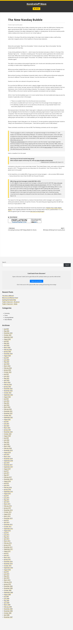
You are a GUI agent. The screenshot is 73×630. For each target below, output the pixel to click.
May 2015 (6, 500)
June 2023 (6, 376)
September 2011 (8, 549)
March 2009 (7, 605)
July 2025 (6, 341)
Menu (37, 8)
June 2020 (6, 440)
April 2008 (6, 615)
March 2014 (7, 516)
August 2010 (7, 570)
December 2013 (8, 518)
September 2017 (8, 467)
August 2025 (7, 339)
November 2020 (8, 432)
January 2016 (7, 489)
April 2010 (6, 578)
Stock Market (13, 217)
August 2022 (7, 397)
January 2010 (7, 584)
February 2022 (8, 409)
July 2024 (6, 358)
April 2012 (6, 539)
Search (4, 262)
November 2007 (8, 617)
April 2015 (6, 502)
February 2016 (8, 487)
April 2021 (6, 426)
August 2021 (7, 419)
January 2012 (7, 545)
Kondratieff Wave (36, 4)
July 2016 (6, 483)
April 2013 (6, 522)
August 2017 (7, 469)
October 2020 (7, 434)
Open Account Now (36, 281)
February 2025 (8, 349)
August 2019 (7, 452)
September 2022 (8, 395)
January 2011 (7, 559)
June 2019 (6, 454)
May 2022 (6, 403)
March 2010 (7, 580)
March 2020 (7, 446)
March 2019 (7, 456)
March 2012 (7, 541)
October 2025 (7, 335)
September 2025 (8, 337)
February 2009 (8, 607)
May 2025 (6, 343)
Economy (7, 313)
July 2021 (6, 421)
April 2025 (6, 345)
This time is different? (8, 295)
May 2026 (6, 331)
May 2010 (6, 576)
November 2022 (8, 390)
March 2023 (7, 382)
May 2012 (6, 537)
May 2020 (6, 442)
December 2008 (8, 609)
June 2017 (6, 473)
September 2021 (8, 417)
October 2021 (7, 415)
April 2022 (6, 405)
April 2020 (6, 444)
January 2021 (7, 430)
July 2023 (6, 374)
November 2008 (8, 611)
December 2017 (8, 465)
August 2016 (7, 481)
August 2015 (7, 493)
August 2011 (7, 551)
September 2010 (8, 567)
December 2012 (8, 524)
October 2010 (7, 565)
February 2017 (8, 477)
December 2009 (8, 586)
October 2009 (7, 590)
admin (21, 24)
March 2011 (7, 557)
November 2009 (8, 588)
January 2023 (7, 386)
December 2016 (8, 479)
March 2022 (7, 407)
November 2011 (8, 547)
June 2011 (6, 555)
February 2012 (8, 543)
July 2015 (6, 495)
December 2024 (8, 353)
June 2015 (6, 498)
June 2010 (6, 574)
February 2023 (8, 384)
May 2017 (6, 475)
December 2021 (8, 411)
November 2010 (8, 563)
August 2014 (7, 514)
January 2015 (7, 508)
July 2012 (6, 533)
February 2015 (8, 506)
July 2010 (6, 572)
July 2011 (6, 553)
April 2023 (6, 380)
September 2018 (8, 460)
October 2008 (7, 613)
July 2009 (6, 596)
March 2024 (7, 366)
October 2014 (7, 512)
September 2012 (8, 528)
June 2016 (6, 485)
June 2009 (6, 598)
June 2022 (6, 401)
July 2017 (6, 471)
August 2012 (7, 530)
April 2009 (6, 603)
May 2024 (6, 362)
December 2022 (8, 388)
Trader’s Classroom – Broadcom (11, 302)
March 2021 (7, 428)
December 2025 (8, 333)
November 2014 (8, 510)
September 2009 (8, 592)
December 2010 (8, 561)
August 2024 (7, 355)
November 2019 (8, 450)
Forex (6, 315)
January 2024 (7, 370)
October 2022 (7, 393)
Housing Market (9, 317)
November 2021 (8, 413)
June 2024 (6, 360)
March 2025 (7, 347)
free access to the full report (37, 211)
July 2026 (6, 329)
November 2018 (8, 458)
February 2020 (8, 448)
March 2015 (7, 504)
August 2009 (7, 594)
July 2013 (6, 520)
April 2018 (6, 463)
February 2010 (8, 582)
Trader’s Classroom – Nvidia (9, 304)
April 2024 (6, 364)
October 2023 (7, 372)
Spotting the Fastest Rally (9, 300)
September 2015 (8, 491)
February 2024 (8, 368)
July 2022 (6, 399)
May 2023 (6, 378)
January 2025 (7, 351)
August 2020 (7, 436)
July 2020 (6, 438)
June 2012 (6, 535)
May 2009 (6, 600)
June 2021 (6, 423)
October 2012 (7, 526)
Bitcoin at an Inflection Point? (10, 298)
